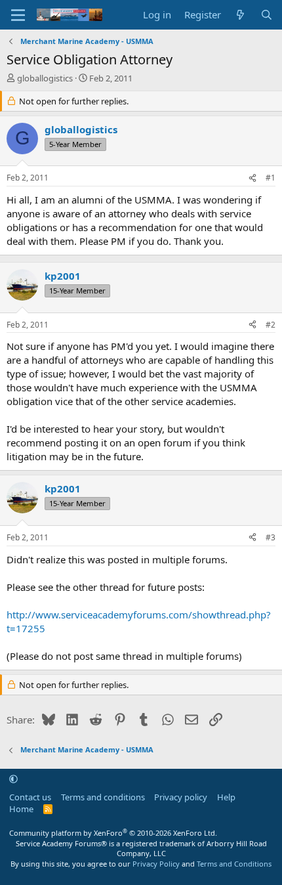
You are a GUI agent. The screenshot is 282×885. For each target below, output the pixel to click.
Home (21, 809)
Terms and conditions (103, 797)
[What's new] (240, 15)
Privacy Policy (156, 864)
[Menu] (18, 15)
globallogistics (45, 78)
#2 (270, 324)
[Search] (266, 15)
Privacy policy (180, 797)
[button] (13, 778)
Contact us (30, 797)
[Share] (252, 178)
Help (226, 797)
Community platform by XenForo (113, 833)
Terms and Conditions (234, 864)
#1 (270, 177)
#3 (270, 537)
